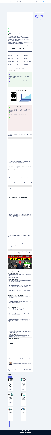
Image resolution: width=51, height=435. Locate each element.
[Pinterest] (27, 430)
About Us (37, 1)
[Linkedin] (28, 430)
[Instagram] (25, 430)
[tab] (9, 421)
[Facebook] (22, 430)
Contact (34, 1)
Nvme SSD (19, 1)
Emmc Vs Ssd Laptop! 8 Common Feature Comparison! (13, 369)
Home (17, 1)
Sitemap (28, 432)
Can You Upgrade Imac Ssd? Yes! (39, 15)
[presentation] (10, 379)
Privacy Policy (22, 432)
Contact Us (30, 432)
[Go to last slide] (9, 377)
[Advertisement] (25, 7)
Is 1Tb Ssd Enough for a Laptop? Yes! (27, 369)
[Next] (11, 377)
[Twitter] (24, 430)
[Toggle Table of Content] (14, 70)
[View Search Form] (43, 1)
